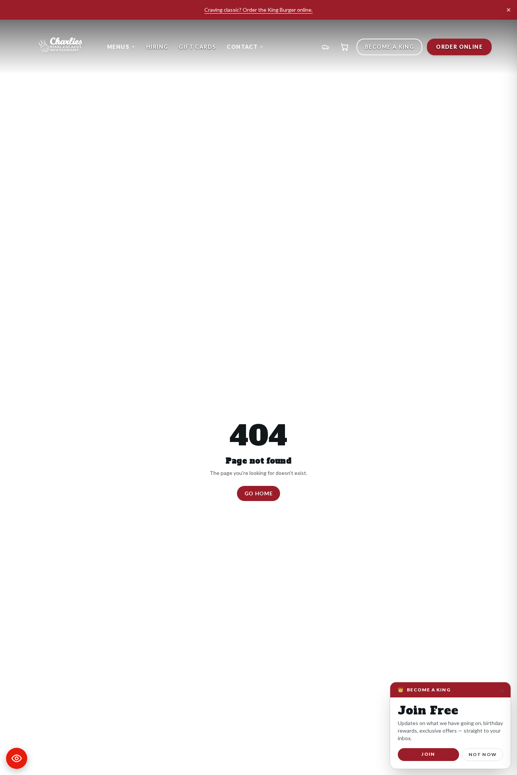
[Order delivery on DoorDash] (325, 47)
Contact (242, 47)
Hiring (157, 47)
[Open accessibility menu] (16, 758)
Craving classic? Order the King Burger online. (258, 9)
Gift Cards (197, 47)
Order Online (459, 47)
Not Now (483, 754)
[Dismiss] (502, 690)
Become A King (389, 47)
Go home (258, 493)
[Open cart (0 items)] (344, 46)
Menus (118, 47)
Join (428, 754)
